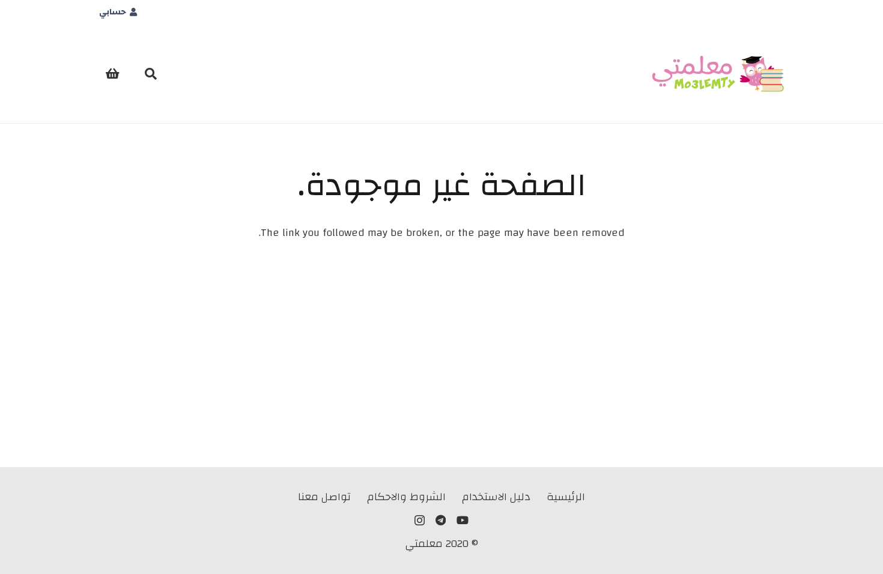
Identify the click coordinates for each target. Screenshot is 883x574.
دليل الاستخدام (496, 497)
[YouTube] (463, 520)
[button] (151, 74)
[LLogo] (718, 74)
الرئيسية (566, 497)
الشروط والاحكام (406, 497)
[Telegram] (440, 520)
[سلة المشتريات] (112, 74)
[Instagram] (419, 521)
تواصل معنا (324, 497)
